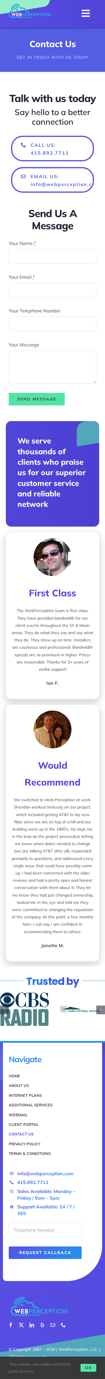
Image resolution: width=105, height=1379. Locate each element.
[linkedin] (31, 1325)
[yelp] (42, 1325)
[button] (4, 1010)
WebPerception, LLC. (78, 1349)
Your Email (22, 277)
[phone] (63, 1325)
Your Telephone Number (35, 311)
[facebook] (10, 1325)
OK (88, 1367)
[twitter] (21, 1325)
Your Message (24, 345)
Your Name (22, 243)
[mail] (52, 1325)
